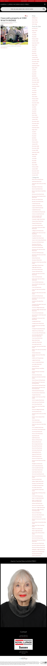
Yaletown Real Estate (36, 555)
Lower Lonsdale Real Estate (38, 362)
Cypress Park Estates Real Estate (39, 240)
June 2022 (34, 109)
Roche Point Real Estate (37, 448)
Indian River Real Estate (37, 342)
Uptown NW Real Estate (37, 503)
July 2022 (34, 106)
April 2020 (34, 162)
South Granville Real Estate (37, 467)
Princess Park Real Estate (37, 433)
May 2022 (34, 111)
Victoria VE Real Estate (37, 516)
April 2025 (34, 53)
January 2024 (35, 78)
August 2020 (34, 154)
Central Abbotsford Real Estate (38, 211)
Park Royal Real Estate (36, 411)
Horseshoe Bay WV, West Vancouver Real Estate (37, 335)
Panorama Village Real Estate (38, 409)
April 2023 (34, 94)
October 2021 (35, 125)
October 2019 (35, 175)
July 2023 (34, 88)
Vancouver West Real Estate (38, 514)
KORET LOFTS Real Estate (37, 358)
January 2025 (35, 57)
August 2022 (34, 104)
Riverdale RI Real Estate (37, 446)
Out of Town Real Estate (37, 404)
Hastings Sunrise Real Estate (38, 323)
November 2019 (35, 173)
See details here (4, 47)
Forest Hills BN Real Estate (37, 282)
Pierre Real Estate (36, 420)
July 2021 (34, 131)
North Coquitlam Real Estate (38, 400)
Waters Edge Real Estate (37, 530)
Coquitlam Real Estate (36, 235)
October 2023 (35, 84)
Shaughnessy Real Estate (37, 463)
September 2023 (35, 86)
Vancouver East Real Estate (38, 505)
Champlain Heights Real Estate (38, 219)
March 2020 (34, 164)
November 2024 (35, 61)
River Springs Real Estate (37, 443)
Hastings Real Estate (36, 321)
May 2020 (34, 160)
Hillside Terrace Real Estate (38, 330)
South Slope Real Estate (37, 471)
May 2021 (34, 135)
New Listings (34, 19)
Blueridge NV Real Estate (37, 186)
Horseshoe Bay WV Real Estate (38, 332)
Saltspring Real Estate (36, 452)
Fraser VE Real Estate (36, 287)
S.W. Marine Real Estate (8, 23)
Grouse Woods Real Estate (37, 312)
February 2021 (35, 142)
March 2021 (34, 139)
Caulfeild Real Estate (36, 209)
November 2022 (35, 102)
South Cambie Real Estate (37, 465)
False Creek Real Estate (37, 276)
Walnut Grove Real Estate (37, 528)
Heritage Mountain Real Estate (38, 328)
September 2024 (35, 65)
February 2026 (35, 38)
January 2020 (35, 168)
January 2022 (35, 119)
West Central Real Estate (37, 536)
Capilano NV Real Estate (37, 205)
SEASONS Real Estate (36, 456)
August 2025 (34, 45)
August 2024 (34, 67)
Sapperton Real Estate (36, 454)
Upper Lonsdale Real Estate (38, 498)
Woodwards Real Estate (37, 553)
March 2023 (34, 96)
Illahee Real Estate (36, 340)
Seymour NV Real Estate (37, 458)
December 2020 (35, 146)
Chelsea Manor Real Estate (37, 221)
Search (43, 9)
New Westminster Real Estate (38, 392)
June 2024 (34, 71)
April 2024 (34, 75)
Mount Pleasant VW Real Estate (38, 385)
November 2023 (35, 82)
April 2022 (34, 113)
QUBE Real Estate (36, 437)
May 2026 (34, 36)
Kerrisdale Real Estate (36, 344)
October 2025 (35, 40)
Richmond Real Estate (36, 441)
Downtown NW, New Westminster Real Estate (37, 245)
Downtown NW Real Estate (38, 242)
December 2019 (35, 170)
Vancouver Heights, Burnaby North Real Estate (38, 510)
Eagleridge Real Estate (36, 267)
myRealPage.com (23, 659)
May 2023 (34, 92)
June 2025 (34, 49)
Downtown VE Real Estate (37, 247)
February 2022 (35, 117)
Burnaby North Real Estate (37, 201)
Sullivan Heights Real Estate (38, 481)
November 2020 (35, 148)
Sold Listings (34, 24)
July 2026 (34, 32)
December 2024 (35, 59)
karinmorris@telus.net (23, 637)
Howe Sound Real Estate (37, 338)
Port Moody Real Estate (37, 431)
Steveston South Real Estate (38, 474)
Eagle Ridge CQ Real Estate (37, 265)
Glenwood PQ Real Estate (37, 295)
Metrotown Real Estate (37, 374)
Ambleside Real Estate (36, 181)
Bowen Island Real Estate (37, 188)
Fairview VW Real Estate (37, 271)
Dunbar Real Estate (36, 258)
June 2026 (34, 34)
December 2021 (35, 121)
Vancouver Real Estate (36, 512)
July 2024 (34, 69)
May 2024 (34, 73)
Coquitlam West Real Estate (38, 238)
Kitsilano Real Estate (36, 352)
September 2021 (35, 127)
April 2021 (34, 137)
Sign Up (6, 1)
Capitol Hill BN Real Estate (37, 207)
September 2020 (35, 152)
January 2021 (35, 144)
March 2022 (34, 115)
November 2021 (35, 123)
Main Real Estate (35, 366)
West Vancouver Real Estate (38, 543)
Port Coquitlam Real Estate (37, 427)
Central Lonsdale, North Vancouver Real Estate (37, 216)
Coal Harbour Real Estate (37, 225)
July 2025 (34, 47)
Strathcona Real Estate (37, 479)
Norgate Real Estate (36, 394)
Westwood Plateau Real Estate (38, 547)
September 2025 (35, 42)
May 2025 (34, 51)
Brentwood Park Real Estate (38, 194)
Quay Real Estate (35, 435)
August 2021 (34, 129)
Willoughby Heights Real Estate (38, 549)
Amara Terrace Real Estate (37, 179)
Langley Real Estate (36, 360)
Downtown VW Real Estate (38, 252)
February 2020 (35, 166)
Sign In (2, 1)
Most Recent (35, 28)
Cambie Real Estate (36, 203)
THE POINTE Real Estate (37, 496)
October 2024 (35, 63)
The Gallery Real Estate (37, 487)
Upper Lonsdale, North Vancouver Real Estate (37, 501)
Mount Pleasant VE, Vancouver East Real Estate (38, 383)
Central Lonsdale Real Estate (38, 213)
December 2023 (35, 80)
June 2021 (34, 133)
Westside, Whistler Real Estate (38, 545)
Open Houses (35, 22)
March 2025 (34, 55)
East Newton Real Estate (37, 269)
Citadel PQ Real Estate (37, 223)
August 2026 (34, 30)
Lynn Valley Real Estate (37, 364)
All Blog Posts (35, 17)
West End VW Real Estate (37, 538)
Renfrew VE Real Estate (37, 439)
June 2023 (34, 90)
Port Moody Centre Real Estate (38, 429)
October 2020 (35, 150)
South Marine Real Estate (37, 469)
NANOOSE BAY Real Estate (38, 390)
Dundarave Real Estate (37, 260)
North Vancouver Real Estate (38, 402)
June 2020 (34, 158)
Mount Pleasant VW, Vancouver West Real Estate (38, 388)
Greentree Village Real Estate (38, 307)
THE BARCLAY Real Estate (37, 485)
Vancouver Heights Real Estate (38, 507)
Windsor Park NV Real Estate (38, 551)
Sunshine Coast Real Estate (37, 483)
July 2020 (34, 156)
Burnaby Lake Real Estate (37, 199)
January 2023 (35, 100)
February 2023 (35, 98)
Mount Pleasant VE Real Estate (38, 380)
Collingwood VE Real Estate (38, 230)
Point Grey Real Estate (37, 422)
